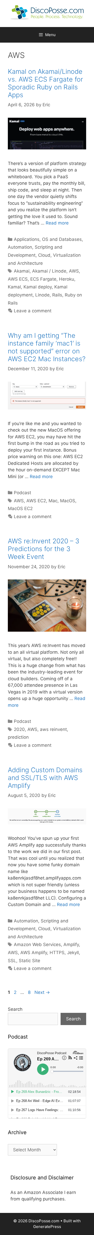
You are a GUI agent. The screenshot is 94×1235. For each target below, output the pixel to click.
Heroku (66, 279)
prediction (18, 737)
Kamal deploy (38, 286)
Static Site (29, 960)
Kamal (14, 286)
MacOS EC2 (20, 508)
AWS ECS (18, 279)
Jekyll (73, 952)
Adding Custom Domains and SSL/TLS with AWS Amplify (45, 777)
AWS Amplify (33, 952)
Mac (53, 500)
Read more (57, 223)
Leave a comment (32, 310)
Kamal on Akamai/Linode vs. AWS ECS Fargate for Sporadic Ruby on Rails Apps (45, 83)
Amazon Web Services (37, 944)
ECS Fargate (43, 279)
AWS (74, 271)
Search (15, 1009)
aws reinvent (53, 729)
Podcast (22, 492)
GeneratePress (47, 1226)
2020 (19, 729)
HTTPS (57, 952)
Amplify (71, 944)
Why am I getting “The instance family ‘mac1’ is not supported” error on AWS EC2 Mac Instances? (46, 347)
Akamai (22, 271)
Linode (42, 295)
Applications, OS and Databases (48, 239)
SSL (12, 960)
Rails (57, 295)
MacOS (67, 500)
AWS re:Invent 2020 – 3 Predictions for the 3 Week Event (43, 548)
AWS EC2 (36, 500)
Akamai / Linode (49, 271)
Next (42, 992)
